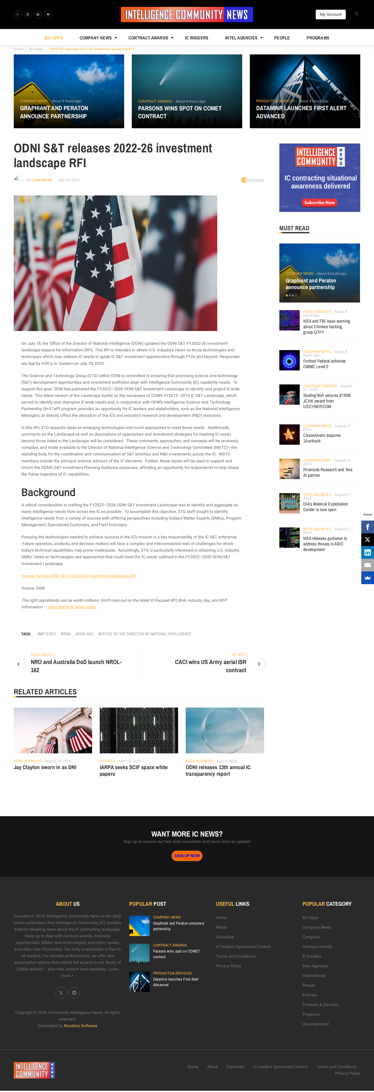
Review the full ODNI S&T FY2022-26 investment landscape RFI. (79, 576)
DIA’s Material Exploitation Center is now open (325, 507)
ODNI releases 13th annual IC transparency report (218, 770)
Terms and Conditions (236, 956)
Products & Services (275, 101)
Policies (310, 995)
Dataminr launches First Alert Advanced (301, 112)
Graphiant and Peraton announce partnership (54, 112)
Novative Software (80, 1026)
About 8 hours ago (66, 101)
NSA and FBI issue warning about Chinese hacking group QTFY (326, 326)
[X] (367, 539)
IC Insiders (196, 38)
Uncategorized (316, 1024)
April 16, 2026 (130, 761)
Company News (96, 38)
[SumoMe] (367, 577)
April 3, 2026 (227, 761)
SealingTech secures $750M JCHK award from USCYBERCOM (327, 401)
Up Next (239, 654)
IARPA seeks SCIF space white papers (134, 770)
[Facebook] (367, 527)
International (314, 976)
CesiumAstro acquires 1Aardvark (322, 438)
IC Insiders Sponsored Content (243, 947)
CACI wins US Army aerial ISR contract (211, 666)
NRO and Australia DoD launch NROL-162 (76, 666)
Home (18, 49)
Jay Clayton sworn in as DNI (45, 767)
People (282, 38)
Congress (311, 937)
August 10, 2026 (58, 761)
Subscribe (225, 937)
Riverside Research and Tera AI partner (327, 472)
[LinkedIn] (367, 552)
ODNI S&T (85, 634)
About (221, 927)
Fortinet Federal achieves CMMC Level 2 (324, 364)
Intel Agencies (241, 38)
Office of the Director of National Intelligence (146, 634)
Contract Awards (148, 38)
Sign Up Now (187, 856)
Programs (318, 38)
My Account (330, 14)
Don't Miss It (42, 654)
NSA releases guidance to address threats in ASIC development (325, 544)
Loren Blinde (41, 180)
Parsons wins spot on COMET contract (180, 112)
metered (47, 634)
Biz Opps (54, 38)
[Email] (367, 565)
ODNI (67, 634)
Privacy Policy (228, 966)
